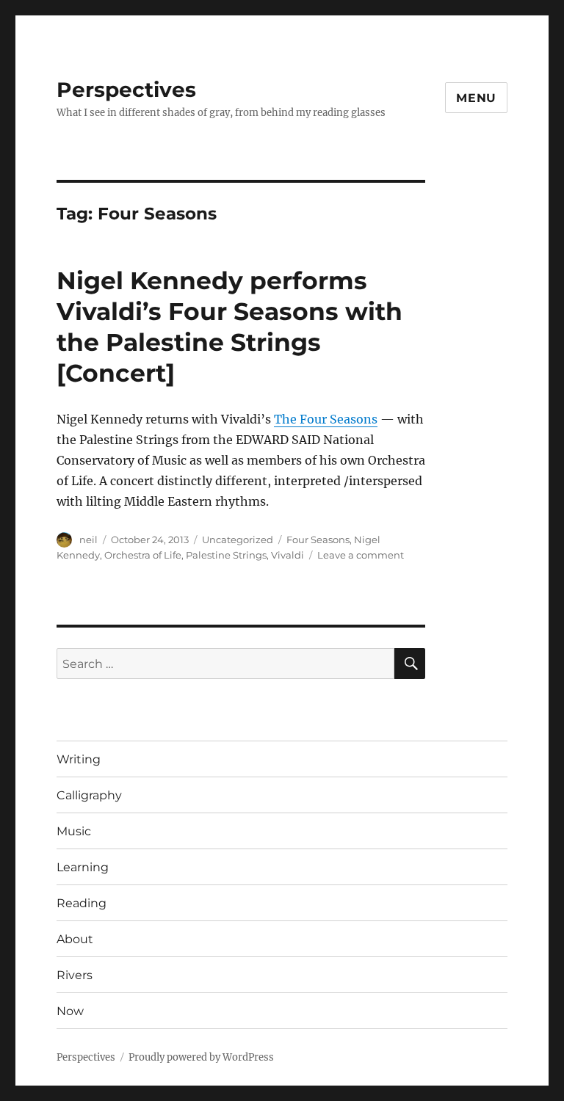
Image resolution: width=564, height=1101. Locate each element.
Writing (79, 759)
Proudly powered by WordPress (201, 1057)
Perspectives (126, 89)
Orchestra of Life (142, 555)
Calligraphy (89, 795)
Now (70, 1011)
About (75, 939)
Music (74, 831)
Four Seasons (318, 539)
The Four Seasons (325, 419)
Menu (476, 98)
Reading (81, 903)
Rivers (75, 975)
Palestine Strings (226, 555)
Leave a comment (360, 555)
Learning (83, 867)
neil (88, 539)
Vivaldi (287, 555)
